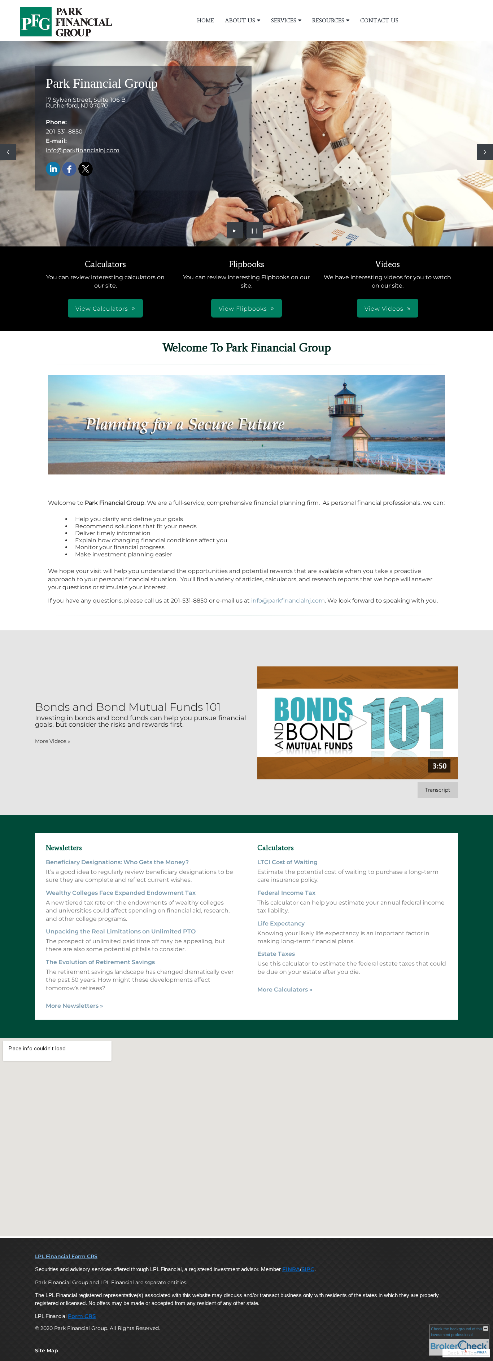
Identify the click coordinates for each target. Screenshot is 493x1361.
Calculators (275, 847)
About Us (240, 20)
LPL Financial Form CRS (66, 1256)
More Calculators (285, 989)
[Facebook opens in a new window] (69, 169)
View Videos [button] (384, 308)
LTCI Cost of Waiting (287, 862)
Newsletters (64, 847)
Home (205, 20)
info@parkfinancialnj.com (82, 150)
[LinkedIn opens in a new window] (53, 169)
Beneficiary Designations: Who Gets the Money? (117, 862)
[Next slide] (485, 152)
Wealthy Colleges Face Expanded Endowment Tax (121, 892)
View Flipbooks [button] (243, 308)
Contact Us (379, 20)
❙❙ (254, 230)
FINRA (291, 1269)
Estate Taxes (276, 953)
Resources (328, 20)
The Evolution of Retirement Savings (100, 962)
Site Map (46, 1350)
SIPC (307, 1269)
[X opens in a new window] (85, 169)
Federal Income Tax (286, 892)
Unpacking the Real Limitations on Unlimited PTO (121, 931)
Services (283, 20)
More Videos (52, 741)
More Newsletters (74, 1005)
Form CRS (82, 1316)
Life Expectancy (281, 923)
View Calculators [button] (101, 308)
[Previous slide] (8, 152)
